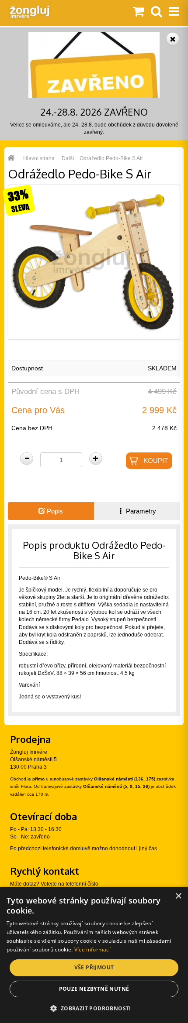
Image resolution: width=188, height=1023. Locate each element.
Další (68, 158)
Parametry (140, 511)
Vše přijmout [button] (94, 967)
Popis (54, 511)
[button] (94, 1008)
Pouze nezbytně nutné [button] (94, 988)
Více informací (92, 949)
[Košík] (138, 12)
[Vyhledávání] (156, 12)
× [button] (178, 896)
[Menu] (174, 12)
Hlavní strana (39, 158)
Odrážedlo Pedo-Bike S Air (111, 158)
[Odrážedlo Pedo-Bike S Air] (94, 262)
